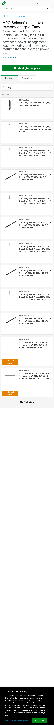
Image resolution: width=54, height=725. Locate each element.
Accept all (39, 720)
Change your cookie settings (17, 720)
